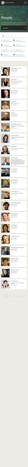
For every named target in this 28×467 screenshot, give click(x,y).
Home (2, 14)
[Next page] (26, 296)
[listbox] (14, 28)
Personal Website (14, 71)
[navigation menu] (25, 3)
